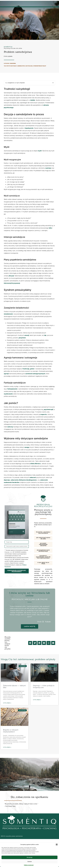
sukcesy (10, 427)
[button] (56, 844)
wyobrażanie (8, 394)
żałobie (32, 100)
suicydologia (29, 65)
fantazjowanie (12, 389)
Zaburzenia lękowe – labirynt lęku (14, 686)
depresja (7, 480)
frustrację (26, 369)
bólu (50, 228)
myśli (40, 151)
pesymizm (22, 338)
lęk (45, 335)
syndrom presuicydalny (39, 65)
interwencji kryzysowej (12, 283)
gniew (32, 369)
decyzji (11, 276)
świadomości (8, 314)
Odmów (29, 861)
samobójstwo (21, 65)
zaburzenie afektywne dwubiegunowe (24, 480)
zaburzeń (33, 477)
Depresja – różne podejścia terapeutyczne (43, 686)
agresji (6, 373)
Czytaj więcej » (7, 702)
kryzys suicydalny (11, 65)
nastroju (48, 168)
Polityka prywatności (28, 865)
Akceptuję (29, 857)
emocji (26, 335)
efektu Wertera (35, 463)
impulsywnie (29, 128)
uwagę (26, 447)
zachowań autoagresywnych (35, 373)
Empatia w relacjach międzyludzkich (10, 731)
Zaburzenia (13, 63)
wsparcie (43, 414)
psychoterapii (48, 409)
